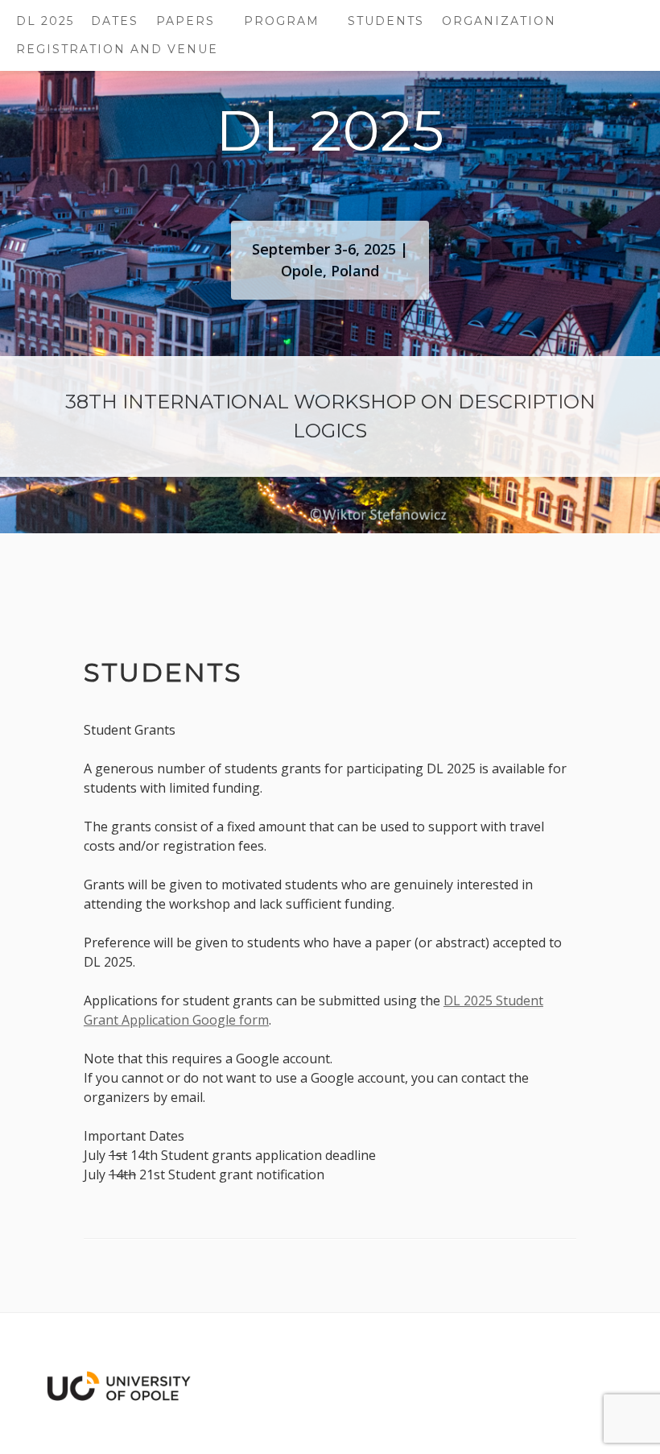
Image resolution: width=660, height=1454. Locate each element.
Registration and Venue (117, 49)
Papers (185, 21)
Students (386, 21)
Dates (114, 21)
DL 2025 (45, 21)
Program (282, 21)
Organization (499, 21)
